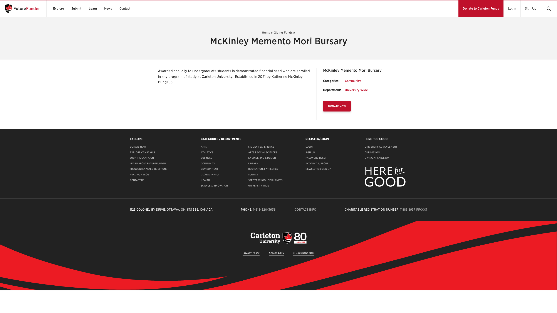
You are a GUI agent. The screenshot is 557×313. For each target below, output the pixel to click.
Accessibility (276, 253)
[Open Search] (549, 8)
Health (205, 180)
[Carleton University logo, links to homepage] (278, 238)
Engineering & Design (262, 157)
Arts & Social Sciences (262, 152)
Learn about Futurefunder (148, 163)
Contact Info (305, 209)
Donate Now (337, 106)
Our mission (372, 152)
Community (353, 81)
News (108, 8)
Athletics (207, 152)
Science (253, 174)
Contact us (137, 180)
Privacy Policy (251, 253)
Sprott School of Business (265, 180)
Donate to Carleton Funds (481, 8)
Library (253, 163)
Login (512, 8)
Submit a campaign (142, 157)
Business (206, 157)
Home (266, 32)
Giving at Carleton (377, 157)
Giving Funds (283, 32)
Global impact (210, 174)
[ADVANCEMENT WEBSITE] (385, 185)
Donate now (138, 146)
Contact (124, 8)
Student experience (261, 146)
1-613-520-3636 (264, 209)
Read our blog (139, 174)
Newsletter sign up (318, 168)
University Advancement (381, 146)
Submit (76, 8)
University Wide (356, 90)
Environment (209, 168)
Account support (316, 163)
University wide (258, 185)
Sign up (310, 152)
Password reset (315, 157)
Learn (93, 8)
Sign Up (530, 8)
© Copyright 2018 (303, 253)
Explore (58, 8)
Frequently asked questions (148, 168)
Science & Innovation (214, 185)
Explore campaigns (142, 152)
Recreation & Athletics (263, 168)
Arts (204, 146)
